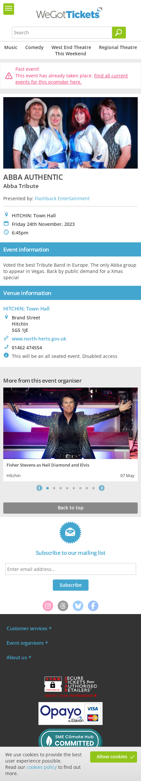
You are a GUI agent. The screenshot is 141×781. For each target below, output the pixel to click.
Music (10, 47)
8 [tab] (93, 488)
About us (17, 657)
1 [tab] (47, 488)
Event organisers (25, 642)
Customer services (27, 628)
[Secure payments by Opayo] (70, 723)
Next (101, 488)
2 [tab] (54, 488)
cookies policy (42, 767)
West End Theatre (71, 47)
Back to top (71, 507)
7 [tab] (87, 488)
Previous (39, 488)
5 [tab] (73, 488)
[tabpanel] (70, 433)
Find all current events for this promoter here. (71, 78)
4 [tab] (67, 488)
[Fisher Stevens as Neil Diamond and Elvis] (70, 422)
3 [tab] (60, 488)
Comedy (34, 47)
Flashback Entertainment (62, 198)
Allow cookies (112, 756)
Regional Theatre (118, 47)
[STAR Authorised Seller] (70, 697)
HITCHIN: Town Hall (26, 308)
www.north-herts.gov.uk (39, 339)
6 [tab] (80, 488)
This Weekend (70, 53)
